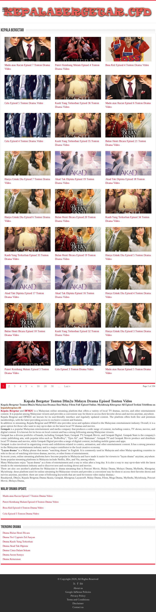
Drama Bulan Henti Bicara (16, 532)
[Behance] (81, 583)
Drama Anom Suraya (13, 554)
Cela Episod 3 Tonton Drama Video (74, 369)
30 (52, 386)
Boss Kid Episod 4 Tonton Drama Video (127, 65)
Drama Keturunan (12, 559)
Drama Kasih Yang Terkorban (18, 541)
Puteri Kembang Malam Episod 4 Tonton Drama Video (31, 501)
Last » (67, 386)
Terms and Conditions (78, 599)
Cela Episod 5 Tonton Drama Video (24, 103)
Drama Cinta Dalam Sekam (16, 550)
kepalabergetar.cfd (11, 407)
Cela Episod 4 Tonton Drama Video (24, 141)
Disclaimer (78, 603)
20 (45, 386)
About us (78, 588)
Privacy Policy (78, 595)
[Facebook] (77, 583)
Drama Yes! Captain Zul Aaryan (19, 537)
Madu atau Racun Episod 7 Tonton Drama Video (28, 496)
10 (38, 386)
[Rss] (74, 583)
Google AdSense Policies (78, 592)
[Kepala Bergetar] (78, 11)
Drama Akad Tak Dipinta (15, 546)
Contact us (78, 607)
